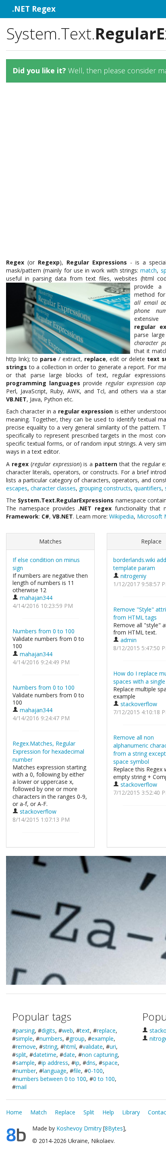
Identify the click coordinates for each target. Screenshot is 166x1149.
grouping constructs (105, 488)
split (21, 1054)
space (110, 1062)
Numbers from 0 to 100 (43, 631)
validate (93, 1046)
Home (14, 1112)
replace (106, 1030)
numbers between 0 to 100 (51, 1079)
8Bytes (114, 1128)
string (50, 1046)
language (54, 1071)
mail (21, 1087)
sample (25, 1062)
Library (131, 1112)
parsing (25, 1030)
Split (88, 1112)
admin (128, 640)
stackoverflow (37, 811)
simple (24, 1038)
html (70, 1046)
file (77, 1071)
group (77, 1038)
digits (48, 1030)
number (26, 1071)
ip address (55, 1062)
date (69, 1054)
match (148, 270)
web (67, 1030)
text (85, 1030)
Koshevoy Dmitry (79, 1128)
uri (113, 1046)
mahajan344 (35, 597)
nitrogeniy (132, 576)
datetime (44, 1054)
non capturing (100, 1054)
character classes (53, 488)
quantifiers (148, 488)
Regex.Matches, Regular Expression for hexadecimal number (48, 751)
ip (77, 1062)
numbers (50, 1038)
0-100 (95, 1071)
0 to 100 (104, 1079)
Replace (65, 1112)
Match (38, 1112)
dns (90, 1062)
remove (26, 1046)
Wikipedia (121, 516)
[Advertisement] (83, 173)
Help (108, 1112)
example (102, 1038)
